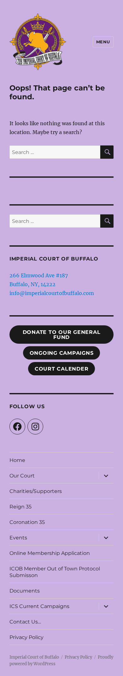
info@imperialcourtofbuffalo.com (51, 293)
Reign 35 (20, 507)
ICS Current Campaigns (39, 606)
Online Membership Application (49, 553)
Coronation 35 (27, 522)
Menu (103, 41)
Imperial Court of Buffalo (34, 657)
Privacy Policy (26, 637)
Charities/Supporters (35, 491)
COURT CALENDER (62, 369)
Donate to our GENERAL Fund (62, 334)
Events (18, 538)
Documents (24, 591)
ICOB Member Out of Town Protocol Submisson (54, 572)
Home (17, 460)
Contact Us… (25, 622)
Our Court (22, 476)
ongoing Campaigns (62, 353)
